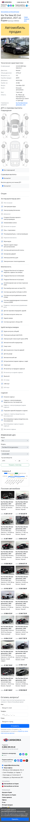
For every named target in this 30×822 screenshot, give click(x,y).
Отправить (15, 726)
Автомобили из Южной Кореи (10, 12)
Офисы (4, 800)
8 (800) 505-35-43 (21, 2)
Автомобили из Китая (11, 786)
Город (2, 718)
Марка (3, 437)
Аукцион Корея (7, 792)
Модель (3, 444)
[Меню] (27, 2)
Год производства (6, 457)
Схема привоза (7, 797)
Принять (15, 819)
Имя (2, 704)
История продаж (7, 805)
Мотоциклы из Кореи (9, 795)
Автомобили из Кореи (11, 784)
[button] (26, 48)
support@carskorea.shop (11, 765)
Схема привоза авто (26, 19)
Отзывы (4, 807)
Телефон (3, 711)
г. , (13, 770)
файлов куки (24, 815)
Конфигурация (5, 451)
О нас (4, 802)
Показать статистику (15, 465)
